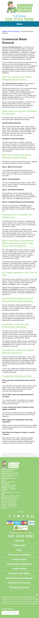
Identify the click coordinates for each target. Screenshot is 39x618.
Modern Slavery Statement (19, 578)
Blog (19, 550)
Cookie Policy (19, 568)
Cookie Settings (8, 609)
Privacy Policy (19, 559)
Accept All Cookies (11, 613)
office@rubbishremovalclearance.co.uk (13, 492)
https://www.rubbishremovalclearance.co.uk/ (15, 496)
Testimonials (19, 545)
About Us (19, 540)
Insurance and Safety (19, 573)
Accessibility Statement (19, 564)
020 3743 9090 (19, 19)
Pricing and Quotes (19, 587)
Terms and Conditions (19, 554)
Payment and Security (19, 583)
